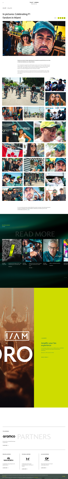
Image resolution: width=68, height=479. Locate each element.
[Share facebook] (60, 18)
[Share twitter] (58, 18)
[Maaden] (9, 459)
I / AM (28, 209)
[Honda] (28, 459)
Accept (63, 476)
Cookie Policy (4, 476)
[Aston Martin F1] (34, 3)
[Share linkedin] (62, 18)
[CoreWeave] (47, 459)
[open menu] (3, 2)
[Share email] (64, 18)
